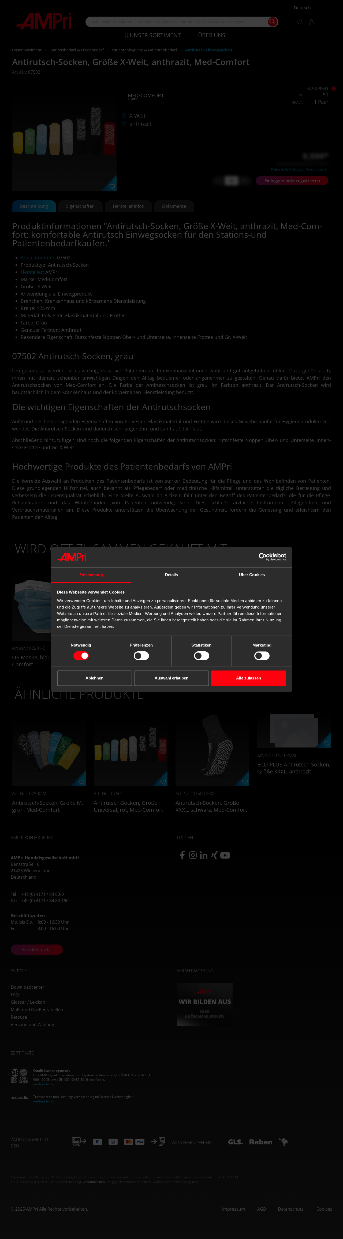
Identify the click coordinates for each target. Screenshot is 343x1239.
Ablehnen (94, 678)
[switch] (141, 656)
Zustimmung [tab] (91, 574)
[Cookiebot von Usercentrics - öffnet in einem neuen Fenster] (262, 557)
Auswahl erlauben (171, 678)
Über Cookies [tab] (252, 574)
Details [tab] (171, 574)
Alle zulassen (248, 678)
